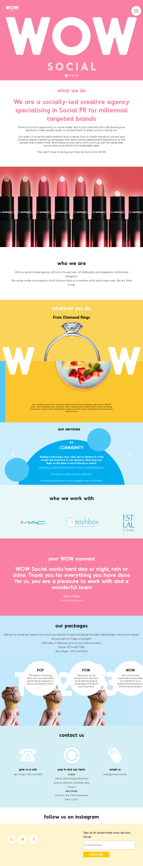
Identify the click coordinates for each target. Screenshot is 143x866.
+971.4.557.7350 (75, 647)
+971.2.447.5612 (79, 651)
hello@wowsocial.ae (115, 774)
